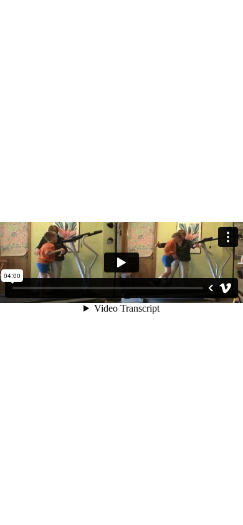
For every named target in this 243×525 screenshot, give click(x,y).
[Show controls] (210, 288)
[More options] (228, 237)
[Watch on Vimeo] (225, 288)
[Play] (121, 262)
